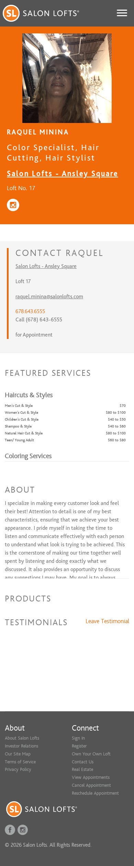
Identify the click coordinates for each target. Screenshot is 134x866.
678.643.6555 (30, 311)
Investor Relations (21, 746)
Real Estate (82, 769)
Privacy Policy (18, 769)
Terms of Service (20, 761)
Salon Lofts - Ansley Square (62, 173)
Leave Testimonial (107, 621)
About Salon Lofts (22, 738)
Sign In (78, 738)
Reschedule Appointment (95, 793)
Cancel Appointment (91, 785)
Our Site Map (18, 753)
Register (79, 746)
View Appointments (91, 777)
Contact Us (82, 761)
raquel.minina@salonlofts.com (49, 296)
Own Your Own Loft (91, 753)
